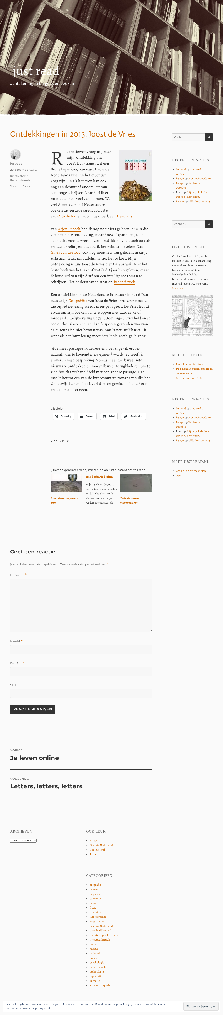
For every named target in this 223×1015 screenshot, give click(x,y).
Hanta (93, 840)
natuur (94, 949)
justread (16, 163)
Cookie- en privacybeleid (191, 471)
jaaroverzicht (20, 175)
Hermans (124, 216)
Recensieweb (124, 281)
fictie (93, 907)
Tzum (93, 854)
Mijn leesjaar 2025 (199, 201)
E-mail (17, 663)
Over (179, 475)
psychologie (97, 962)
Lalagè (180, 183)
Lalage (180, 178)
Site (13, 685)
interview (95, 912)
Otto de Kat (67, 216)
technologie (97, 971)
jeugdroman (97, 921)
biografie (95, 885)
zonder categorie (100, 985)
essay (93, 903)
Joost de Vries (20, 186)
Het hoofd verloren (199, 178)
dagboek (95, 894)
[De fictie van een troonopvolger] (136, 483)
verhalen (95, 981)
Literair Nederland (101, 845)
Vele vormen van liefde (190, 378)
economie (96, 898)
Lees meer (178, 288)
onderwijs (96, 953)
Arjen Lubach (69, 228)
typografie (96, 976)
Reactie (18, 575)
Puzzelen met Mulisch (189, 364)
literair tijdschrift (101, 930)
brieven (94, 889)
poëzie (94, 958)
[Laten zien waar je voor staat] (66, 483)
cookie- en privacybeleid (36, 1008)
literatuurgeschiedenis (104, 935)
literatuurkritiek (100, 939)
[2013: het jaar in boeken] (103, 491)
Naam (16, 641)
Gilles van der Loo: (66, 252)
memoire (95, 944)
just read (36, 71)
